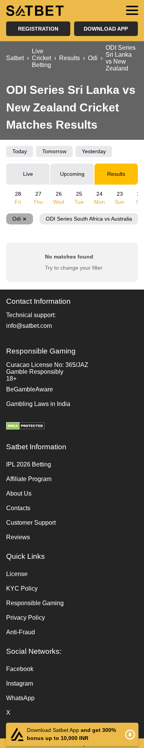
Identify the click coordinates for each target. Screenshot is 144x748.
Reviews (18, 537)
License (17, 574)
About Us (18, 493)
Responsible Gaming (35, 603)
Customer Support (31, 522)
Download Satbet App (72, 734)
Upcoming (72, 174)
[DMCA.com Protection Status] (72, 426)
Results (116, 174)
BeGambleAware (29, 389)
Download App (106, 29)
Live (28, 174)
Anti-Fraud (20, 632)
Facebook (19, 669)
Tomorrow (54, 151)
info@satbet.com (29, 325)
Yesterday (94, 151)
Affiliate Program (28, 479)
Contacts (18, 508)
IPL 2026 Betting (28, 464)
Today (19, 151)
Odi (16, 219)
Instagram (19, 683)
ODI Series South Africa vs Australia (89, 219)
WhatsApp (20, 698)
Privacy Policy (25, 617)
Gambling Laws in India (38, 404)
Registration (38, 29)
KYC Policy (22, 588)
